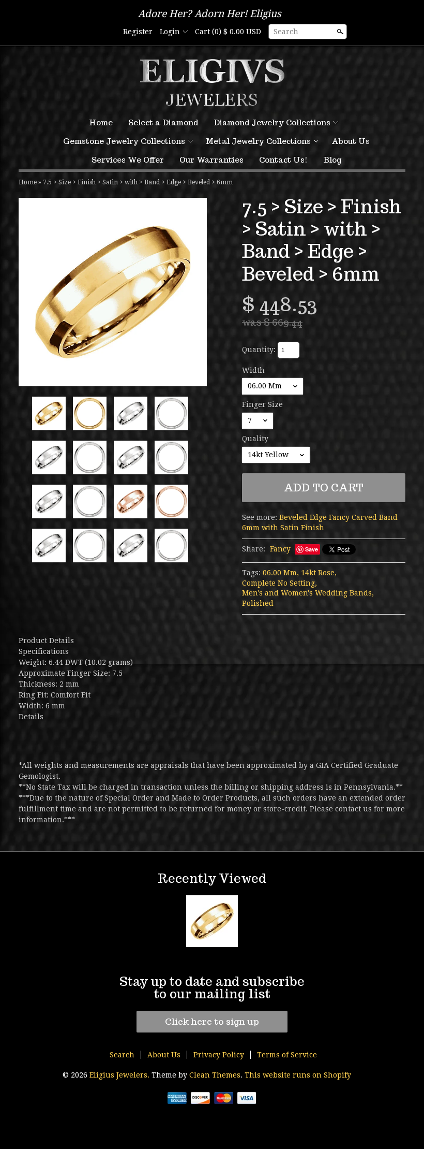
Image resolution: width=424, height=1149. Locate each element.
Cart (228, 31)
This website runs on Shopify (298, 1075)
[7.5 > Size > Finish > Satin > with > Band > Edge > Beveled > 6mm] (113, 292)
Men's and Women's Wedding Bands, (308, 593)
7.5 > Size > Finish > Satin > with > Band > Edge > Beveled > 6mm (138, 182)
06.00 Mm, (281, 573)
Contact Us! (283, 160)
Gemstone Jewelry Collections (124, 141)
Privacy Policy (218, 1055)
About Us (350, 141)
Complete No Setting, (279, 583)
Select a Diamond (163, 122)
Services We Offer (128, 160)
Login (170, 31)
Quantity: (259, 349)
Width (253, 370)
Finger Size (262, 404)
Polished (258, 603)
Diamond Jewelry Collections (272, 122)
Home (101, 122)
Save (311, 549)
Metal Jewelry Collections (258, 141)
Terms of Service (287, 1055)
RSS (90, 32)
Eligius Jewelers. (120, 1075)
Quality (255, 438)
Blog (332, 160)
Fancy (280, 549)
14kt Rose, (319, 573)
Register (138, 31)
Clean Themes (214, 1075)
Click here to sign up (212, 1021)
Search (286, 31)
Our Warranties (211, 160)
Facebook (107, 32)
